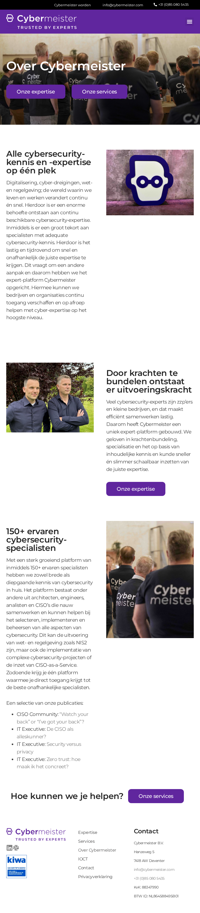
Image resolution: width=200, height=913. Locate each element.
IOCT (83, 859)
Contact (86, 867)
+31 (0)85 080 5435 (149, 878)
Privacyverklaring (95, 876)
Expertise (87, 832)
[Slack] (16, 848)
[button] (189, 21)
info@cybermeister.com (154, 869)
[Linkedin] (9, 848)
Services (86, 841)
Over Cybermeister (97, 850)
